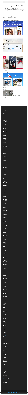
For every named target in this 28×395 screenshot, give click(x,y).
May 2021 (4, 128)
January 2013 (4, 221)
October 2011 (5, 236)
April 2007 (4, 303)
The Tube (4, 364)
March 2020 (4, 134)
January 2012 (4, 232)
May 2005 (4, 332)
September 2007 (5, 296)
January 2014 (4, 210)
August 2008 (4, 282)
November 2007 (5, 293)
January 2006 (4, 322)
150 (3, 336)
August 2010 (4, 250)
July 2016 (4, 171)
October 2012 (5, 224)
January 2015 (4, 196)
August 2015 (4, 186)
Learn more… (4, 87)
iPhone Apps (4, 346)
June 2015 (4, 189)
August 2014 (4, 203)
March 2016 (4, 177)
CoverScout (4, 342)
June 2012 (4, 228)
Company (4, 340)
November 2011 (5, 235)
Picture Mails (4, 354)
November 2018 (5, 145)
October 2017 (5, 156)
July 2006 (4, 315)
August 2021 (4, 124)
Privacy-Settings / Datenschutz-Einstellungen (14, 392)
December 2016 (5, 164)
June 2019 (4, 138)
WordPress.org (5, 383)
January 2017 (4, 163)
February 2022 (5, 120)
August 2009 (4, 265)
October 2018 (5, 146)
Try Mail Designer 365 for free (6, 35)
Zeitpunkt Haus (5, 375)
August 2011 (4, 239)
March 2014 (4, 207)
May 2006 (4, 318)
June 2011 (4, 242)
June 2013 (4, 217)
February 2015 (5, 195)
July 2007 (4, 299)
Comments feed (5, 382)
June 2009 (4, 268)
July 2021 (4, 125)
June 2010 (4, 253)
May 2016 (4, 174)
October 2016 (5, 167)
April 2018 (4, 152)
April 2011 (4, 243)
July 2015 (4, 188)
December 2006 (5, 308)
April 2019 (4, 139)
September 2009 (5, 264)
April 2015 (4, 192)
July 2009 (4, 267)
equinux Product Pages (6, 343)
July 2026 (4, 109)
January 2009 (4, 275)
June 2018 (4, 150)
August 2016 (4, 170)
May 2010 (4, 254)
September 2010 (5, 249)
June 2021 (4, 127)
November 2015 (5, 182)
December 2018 (5, 143)
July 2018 (4, 149)
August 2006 (4, 314)
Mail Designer (5, 350)
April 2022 (4, 117)
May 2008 (4, 285)
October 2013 (5, 213)
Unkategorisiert (5, 371)
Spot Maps (4, 360)
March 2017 (4, 160)
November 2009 (5, 261)
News (4, 353)
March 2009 (4, 272)
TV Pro (4, 368)
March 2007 (4, 304)
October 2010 (5, 247)
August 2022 (4, 116)
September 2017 (5, 157)
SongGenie (4, 358)
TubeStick (4, 367)
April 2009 (4, 271)
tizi (3, 365)
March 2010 (4, 256)
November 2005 (5, 325)
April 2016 (4, 175)
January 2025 (4, 114)
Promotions (4, 357)
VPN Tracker (4, 372)
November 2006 (5, 310)
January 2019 (4, 142)
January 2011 (4, 246)
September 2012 (5, 225)
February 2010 (5, 257)
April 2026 (4, 110)
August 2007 (4, 297)
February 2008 (5, 289)
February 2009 (5, 274)
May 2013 (4, 218)
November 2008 (5, 278)
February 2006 (5, 321)
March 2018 (4, 153)
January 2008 (4, 290)
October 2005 (5, 326)
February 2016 (5, 178)
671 (3, 339)
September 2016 (5, 168)
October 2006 (5, 311)
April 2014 (4, 206)
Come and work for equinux (16, 95)
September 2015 (5, 185)
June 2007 (4, 300)
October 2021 (5, 121)
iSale (3, 347)
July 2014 (4, 204)
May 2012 (4, 229)
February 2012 (5, 231)
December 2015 (5, 181)
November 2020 (5, 131)
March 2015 (4, 193)
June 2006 (4, 317)
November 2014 (5, 199)
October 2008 (5, 279)
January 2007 (4, 307)
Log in (4, 379)
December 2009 (5, 260)
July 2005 (4, 329)
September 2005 (5, 328)
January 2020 (4, 135)
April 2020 (4, 132)
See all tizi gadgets (5, 70)
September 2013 (5, 214)
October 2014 (5, 200)
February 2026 (5, 113)
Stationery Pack (5, 361)
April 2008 (4, 286)
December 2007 (5, 292)
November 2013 (5, 211)
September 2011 (5, 238)
